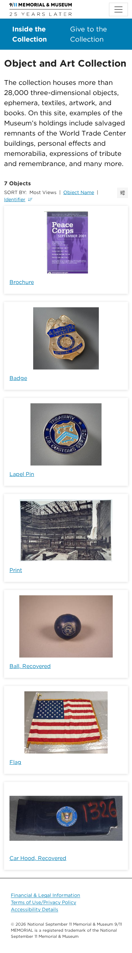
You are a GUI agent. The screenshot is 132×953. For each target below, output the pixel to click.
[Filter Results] (122, 193)
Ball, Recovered (30, 666)
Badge (18, 378)
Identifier (14, 199)
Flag (15, 762)
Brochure (21, 282)
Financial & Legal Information (45, 895)
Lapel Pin (21, 474)
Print (15, 570)
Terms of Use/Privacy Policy (43, 902)
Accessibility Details (34, 909)
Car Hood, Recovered (37, 858)
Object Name (78, 192)
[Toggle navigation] (118, 9)
